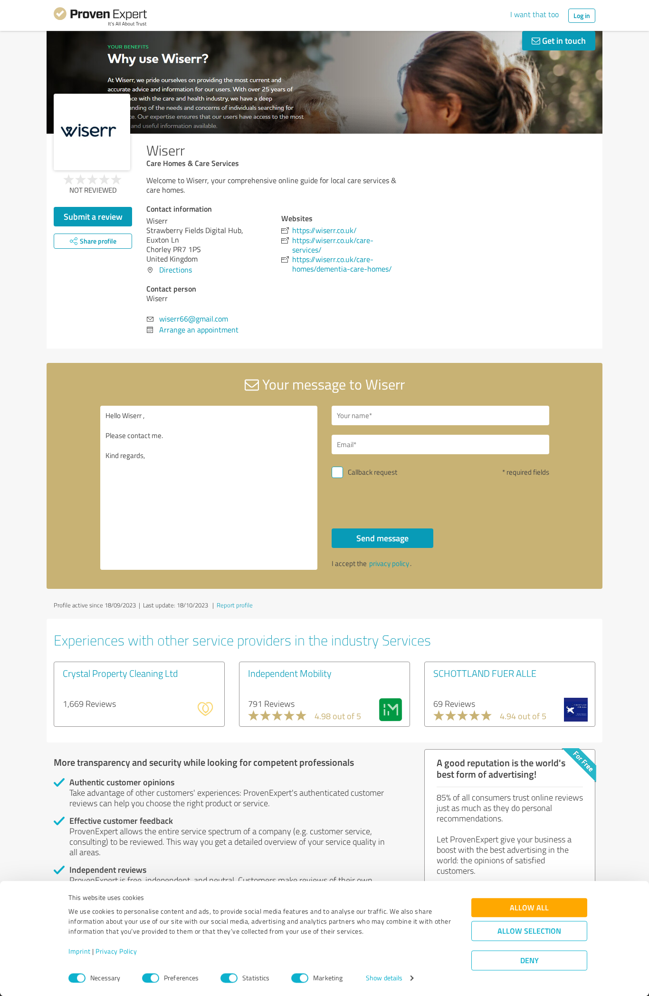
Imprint (79, 951)
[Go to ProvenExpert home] (100, 18)
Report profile (235, 605)
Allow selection (529, 931)
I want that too (534, 14)
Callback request (372, 472)
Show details (384, 978)
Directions (175, 269)
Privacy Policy (116, 951)
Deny (529, 960)
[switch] (150, 978)
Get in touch (563, 40)
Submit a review (93, 216)
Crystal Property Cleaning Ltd (120, 673)
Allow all (529, 907)
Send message (382, 538)
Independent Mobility (290, 673)
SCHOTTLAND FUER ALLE (484, 673)
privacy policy (389, 563)
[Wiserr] (92, 132)
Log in (581, 15)
